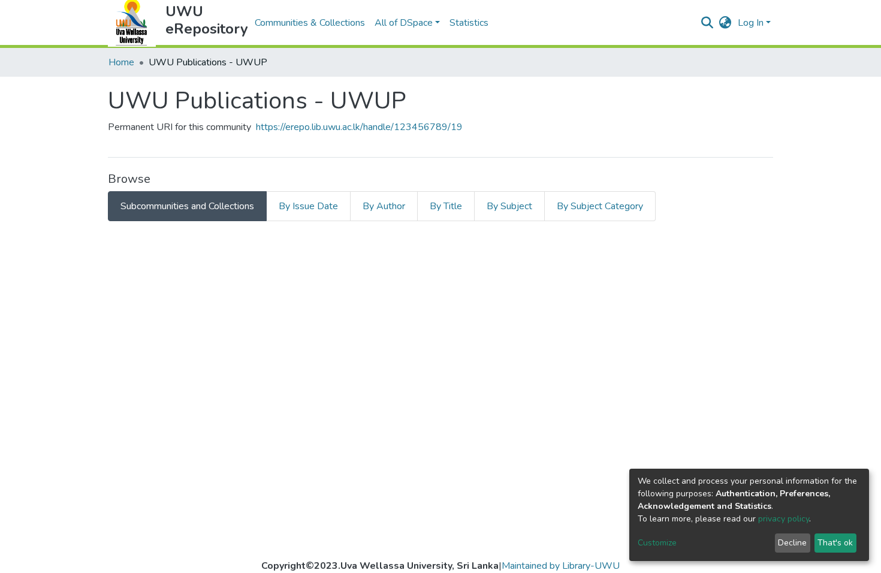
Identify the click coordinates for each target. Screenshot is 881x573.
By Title (446, 206)
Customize (657, 542)
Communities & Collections (310, 22)
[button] (725, 23)
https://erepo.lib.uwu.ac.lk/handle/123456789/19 (359, 127)
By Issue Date (308, 206)
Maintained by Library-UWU (561, 565)
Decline (792, 542)
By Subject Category (600, 206)
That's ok (835, 542)
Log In (751, 22)
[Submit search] (707, 23)
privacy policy (783, 518)
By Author (384, 206)
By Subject (509, 206)
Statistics (468, 22)
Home (121, 62)
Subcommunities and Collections (187, 206)
